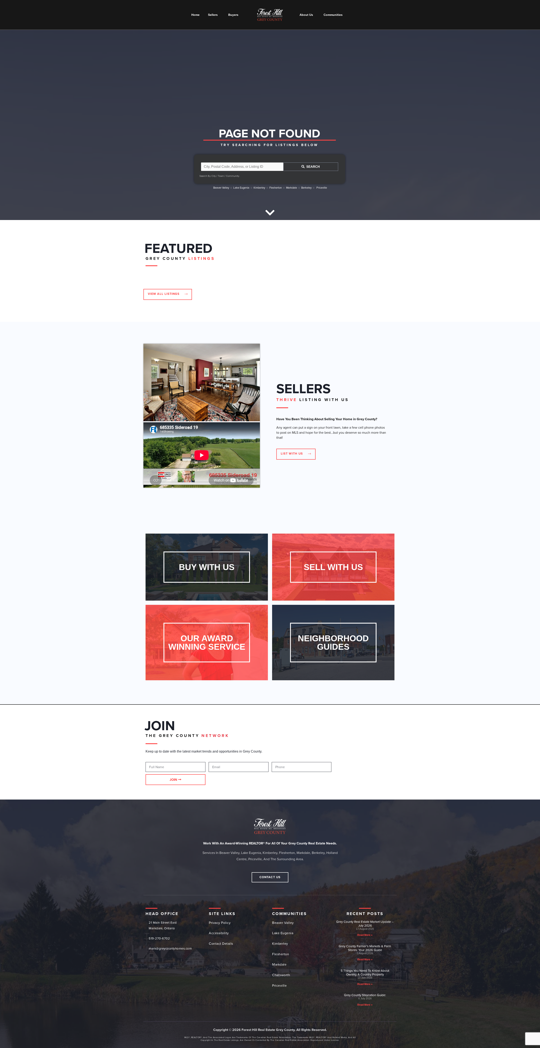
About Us (306, 14)
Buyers (233, 14)
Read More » (365, 935)
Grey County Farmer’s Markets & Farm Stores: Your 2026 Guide (365, 948)
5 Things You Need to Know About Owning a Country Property (365, 972)
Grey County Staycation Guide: (365, 995)
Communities (333, 14)
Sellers (213, 14)
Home (195, 14)
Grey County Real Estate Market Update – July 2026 (365, 923)
